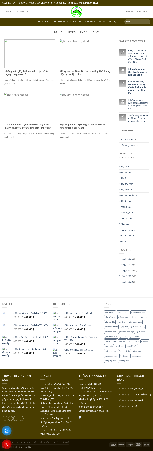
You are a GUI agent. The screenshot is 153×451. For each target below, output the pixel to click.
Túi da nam (124, 224)
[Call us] (21, 418)
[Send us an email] (149, 3)
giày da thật (110, 322)
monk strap (120, 346)
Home (40, 22)
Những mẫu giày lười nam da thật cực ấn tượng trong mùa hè (138, 104)
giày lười (124, 327)
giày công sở (110, 317)
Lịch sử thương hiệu (56, 22)
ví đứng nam (124, 361)
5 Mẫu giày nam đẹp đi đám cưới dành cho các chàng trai (138, 118)
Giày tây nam (125, 201)
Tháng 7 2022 (126, 264)
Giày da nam (125, 172)
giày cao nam (123, 312)
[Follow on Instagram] (143, 3)
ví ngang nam (110, 361)
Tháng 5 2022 (126, 276)
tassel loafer (132, 346)
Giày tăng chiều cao (128, 195)
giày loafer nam (111, 327)
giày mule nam (111, 336)
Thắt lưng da (125, 207)
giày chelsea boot (138, 312)
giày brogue (110, 312)
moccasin (109, 346)
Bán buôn (90, 22)
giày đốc (144, 341)
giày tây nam (133, 341)
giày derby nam (135, 322)
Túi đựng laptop (127, 230)
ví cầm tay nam (111, 356)
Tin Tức (55, 442)
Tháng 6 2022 (126, 270)
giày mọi (123, 336)
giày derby (122, 322)
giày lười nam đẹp (126, 332)
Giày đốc (123, 178)
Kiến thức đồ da (127, 139)
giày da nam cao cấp (139, 317)
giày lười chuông (138, 327)
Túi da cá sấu (125, 218)
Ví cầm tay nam (126, 235)
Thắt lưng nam (126, 212)
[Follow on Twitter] (146, 3)
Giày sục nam (125, 189)
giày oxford (134, 336)
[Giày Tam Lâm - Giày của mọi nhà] (76, 12)
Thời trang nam (126, 145)
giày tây (122, 341)
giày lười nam (110, 332)
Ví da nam (124, 241)
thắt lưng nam (110, 351)
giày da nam (123, 317)
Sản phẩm (75, 22)
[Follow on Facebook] (141, 3)
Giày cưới (124, 166)
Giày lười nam (126, 184)
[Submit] (147, 21)
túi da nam (137, 351)
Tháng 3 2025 (126, 259)
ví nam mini (136, 356)
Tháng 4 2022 (126, 282)
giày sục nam (110, 341)
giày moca (141, 332)
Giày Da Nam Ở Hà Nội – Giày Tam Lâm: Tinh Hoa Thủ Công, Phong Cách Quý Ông (137, 56)
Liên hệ (112, 22)
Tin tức (101, 22)
